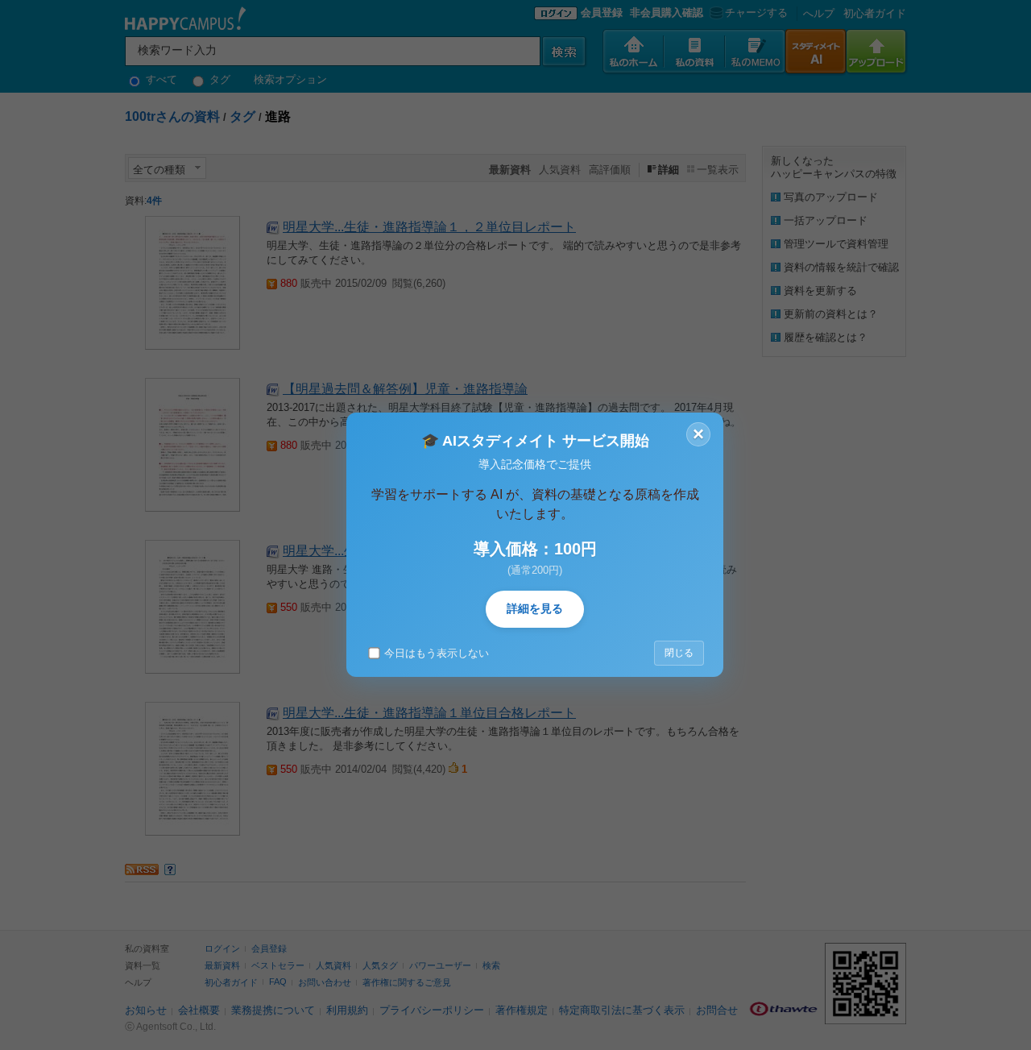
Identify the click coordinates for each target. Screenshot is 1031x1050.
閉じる (679, 652)
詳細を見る (535, 608)
